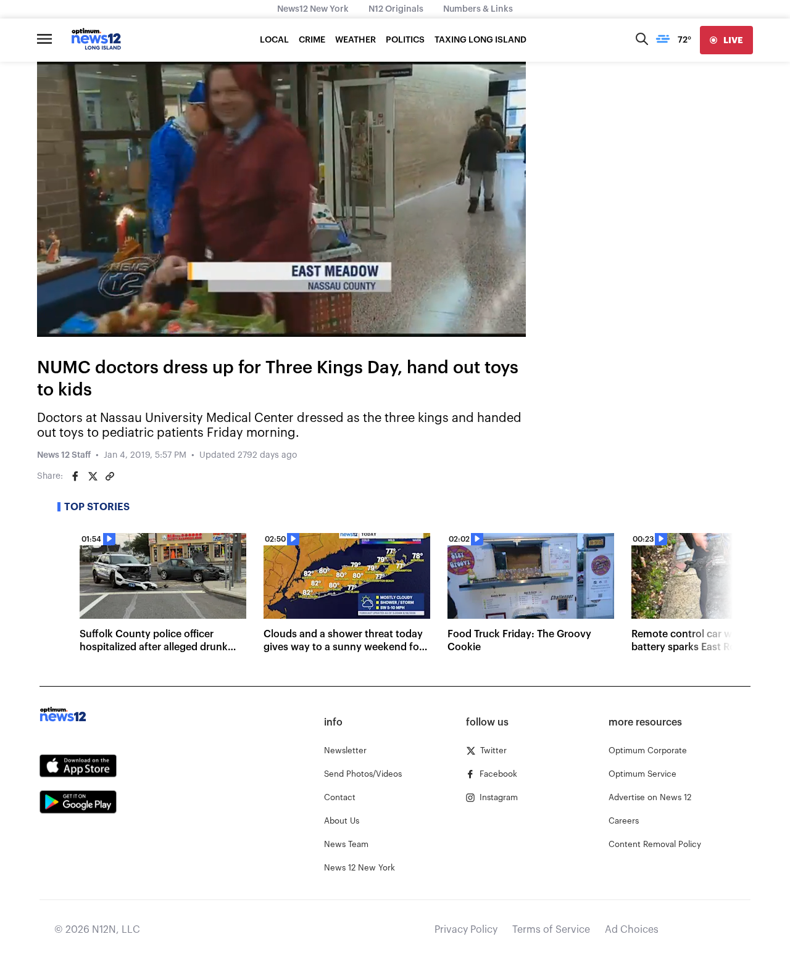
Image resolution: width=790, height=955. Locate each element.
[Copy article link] (110, 476)
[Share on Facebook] (75, 476)
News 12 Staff (64, 455)
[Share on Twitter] (93, 476)
